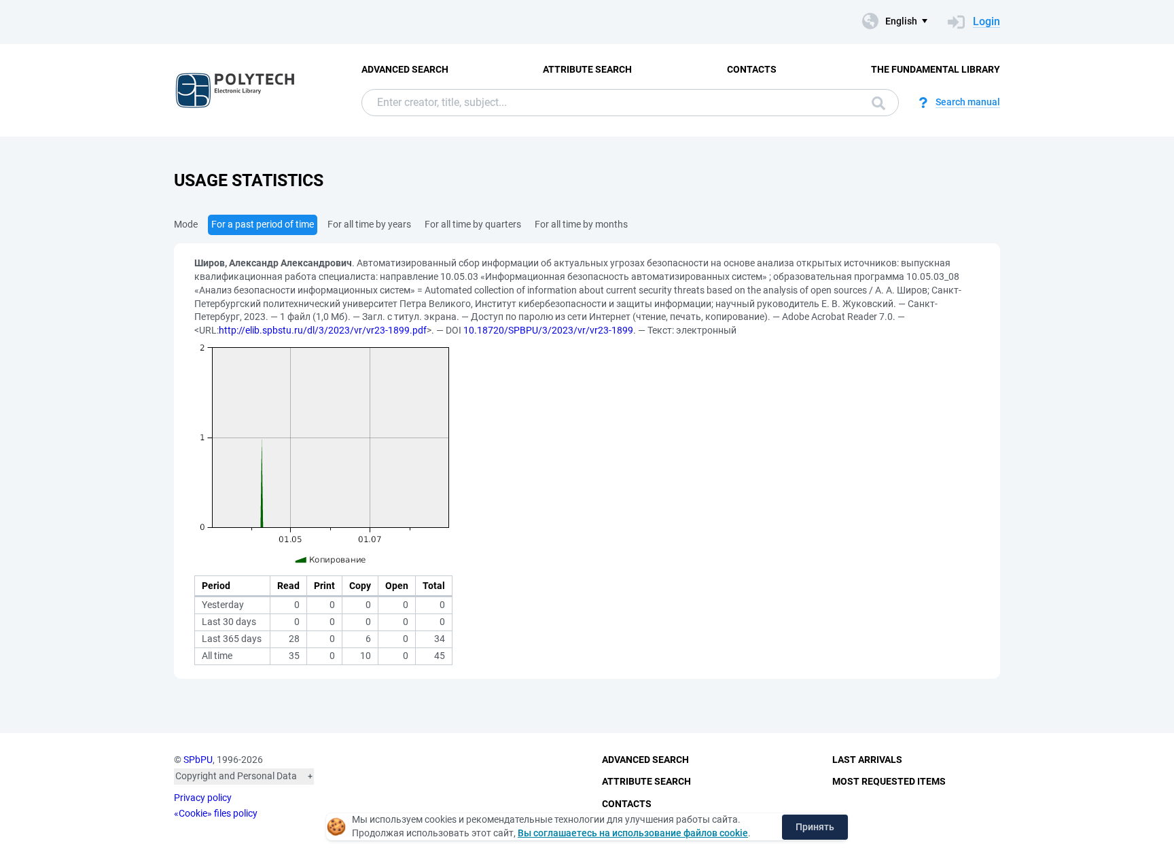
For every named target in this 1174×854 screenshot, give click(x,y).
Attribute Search (587, 69)
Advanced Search (404, 69)
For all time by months (581, 224)
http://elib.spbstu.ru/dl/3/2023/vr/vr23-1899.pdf (323, 330)
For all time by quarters (473, 224)
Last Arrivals (867, 759)
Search (875, 102)
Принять (815, 826)
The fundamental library (935, 69)
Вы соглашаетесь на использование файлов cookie (633, 833)
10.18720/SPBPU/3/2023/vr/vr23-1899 (548, 330)
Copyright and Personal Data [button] (236, 775)
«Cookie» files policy (215, 813)
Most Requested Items (889, 781)
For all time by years (369, 224)
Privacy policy (203, 797)
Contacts (752, 69)
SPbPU (198, 759)
